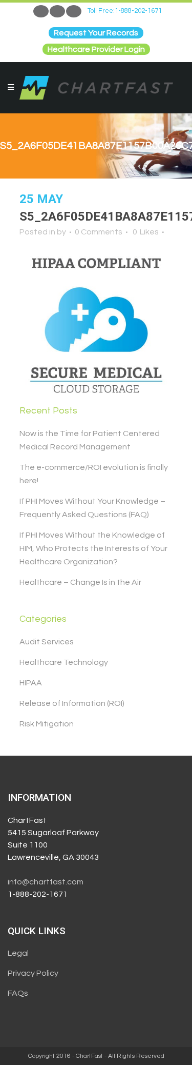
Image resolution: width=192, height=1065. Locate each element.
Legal (18, 953)
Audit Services (46, 642)
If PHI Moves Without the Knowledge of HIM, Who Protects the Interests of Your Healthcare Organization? (93, 548)
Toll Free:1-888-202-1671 (125, 10)
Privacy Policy (33, 973)
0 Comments (98, 232)
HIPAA (30, 683)
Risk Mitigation (46, 724)
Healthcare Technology (63, 662)
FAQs (18, 993)
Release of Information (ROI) (71, 703)
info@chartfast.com (45, 882)
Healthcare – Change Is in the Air (80, 582)
